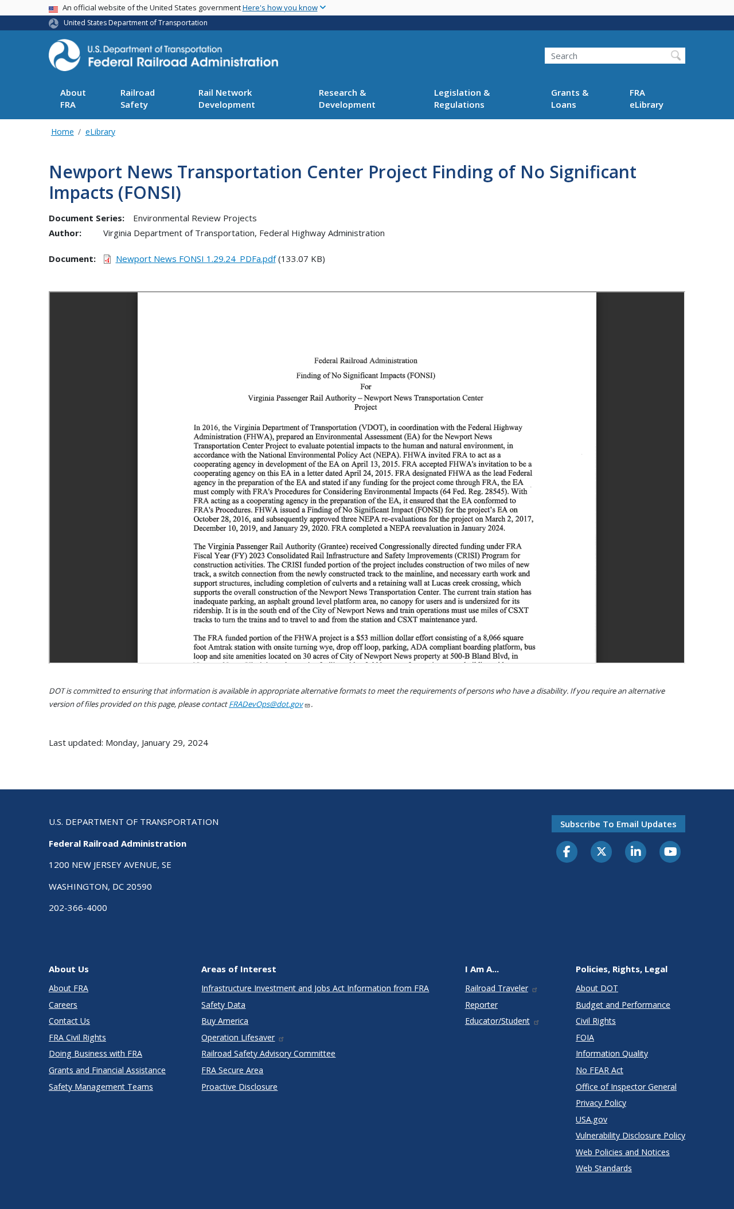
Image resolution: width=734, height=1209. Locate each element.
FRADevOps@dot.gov (266, 704)
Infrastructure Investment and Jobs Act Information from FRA (315, 988)
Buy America (224, 1020)
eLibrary (100, 131)
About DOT (597, 988)
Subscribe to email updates (618, 824)
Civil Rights (596, 1020)
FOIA (585, 1037)
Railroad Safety (137, 99)
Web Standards (604, 1168)
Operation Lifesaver (238, 1037)
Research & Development (347, 99)
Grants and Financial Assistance (107, 1070)
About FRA (73, 99)
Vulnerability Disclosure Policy (630, 1135)
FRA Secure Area (232, 1070)
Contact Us (69, 1020)
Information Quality (612, 1053)
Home (62, 131)
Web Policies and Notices (623, 1152)
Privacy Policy (601, 1102)
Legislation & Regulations (462, 99)
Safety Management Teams (101, 1086)
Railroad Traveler (496, 988)
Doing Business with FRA (95, 1053)
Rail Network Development (226, 99)
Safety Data (223, 1004)
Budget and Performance (623, 1004)
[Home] (163, 58)
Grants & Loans (569, 99)
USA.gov (591, 1119)
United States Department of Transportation (136, 23)
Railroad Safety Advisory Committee (268, 1053)
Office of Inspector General (626, 1086)
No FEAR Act (599, 1070)
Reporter (481, 1004)
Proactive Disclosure (239, 1086)
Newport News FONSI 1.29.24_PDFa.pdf (196, 258)
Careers (63, 1004)
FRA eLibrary (646, 99)
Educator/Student (497, 1020)
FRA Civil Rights (77, 1037)
